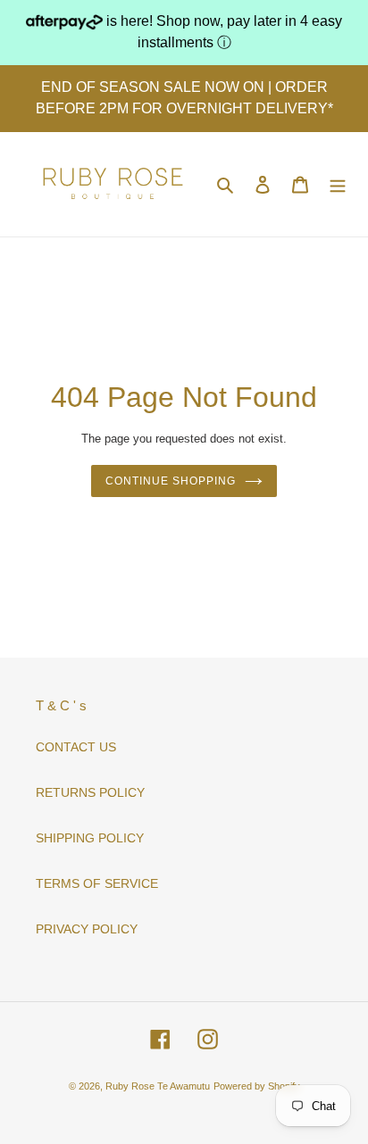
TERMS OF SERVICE (97, 883)
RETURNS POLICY (90, 792)
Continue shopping (170, 481)
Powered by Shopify (256, 1086)
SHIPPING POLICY (90, 838)
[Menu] (337, 184)
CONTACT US (76, 747)
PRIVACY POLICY (87, 929)
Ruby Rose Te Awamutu (157, 1086)
